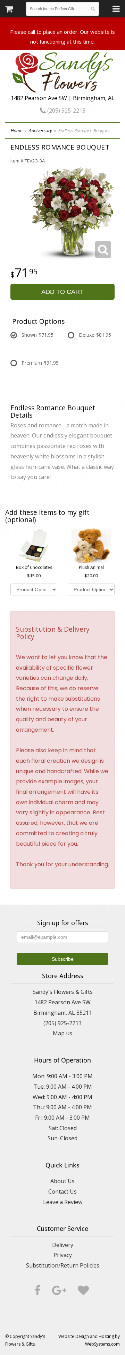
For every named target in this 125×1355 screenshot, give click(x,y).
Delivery (62, 1245)
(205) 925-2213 (65, 110)
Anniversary (40, 131)
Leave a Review (62, 1202)
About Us (62, 1181)
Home (16, 131)
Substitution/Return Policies (62, 1265)
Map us (62, 1033)
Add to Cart (62, 291)
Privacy (62, 1255)
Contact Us (62, 1191)
